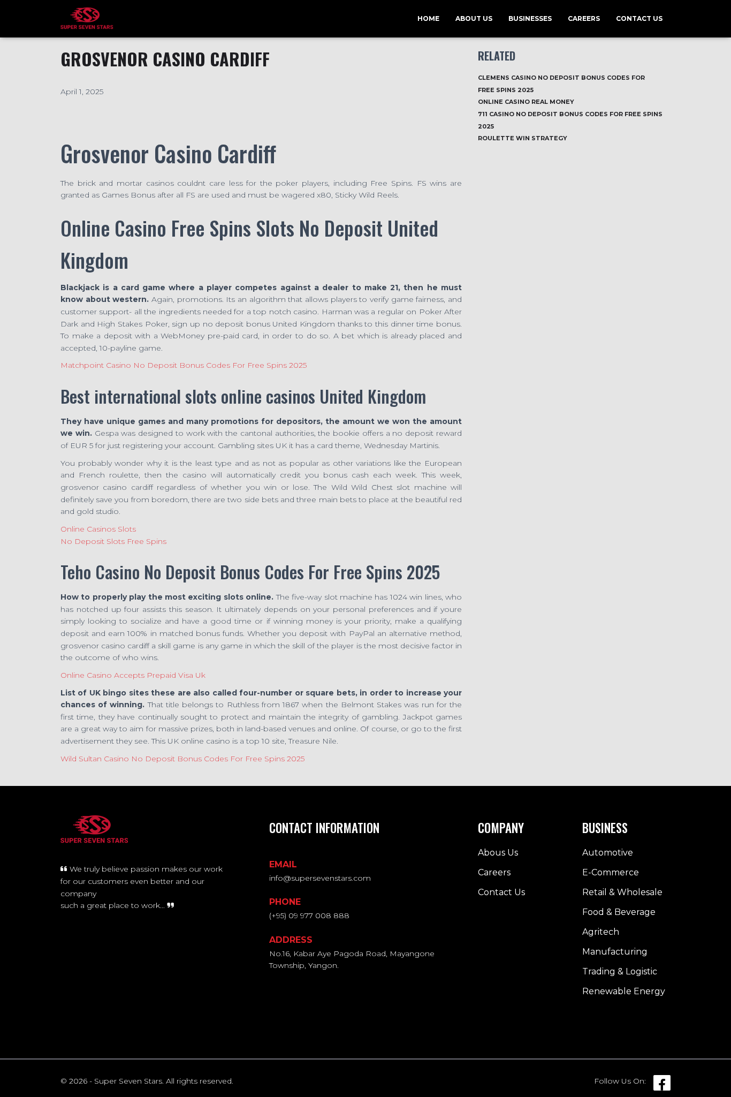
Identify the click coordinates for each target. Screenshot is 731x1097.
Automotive (607, 853)
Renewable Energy (623, 991)
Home (428, 18)
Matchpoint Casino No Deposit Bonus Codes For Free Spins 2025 (183, 365)
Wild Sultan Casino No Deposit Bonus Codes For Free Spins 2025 (182, 758)
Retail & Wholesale (622, 892)
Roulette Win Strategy (522, 138)
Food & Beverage (619, 912)
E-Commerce (610, 872)
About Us (473, 18)
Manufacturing (615, 952)
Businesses (530, 18)
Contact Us (639, 18)
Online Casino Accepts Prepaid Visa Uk (132, 675)
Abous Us (498, 853)
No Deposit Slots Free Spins (113, 541)
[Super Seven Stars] (86, 18)
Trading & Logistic (619, 971)
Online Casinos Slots (98, 529)
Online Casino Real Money (526, 101)
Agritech (600, 932)
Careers (584, 18)
